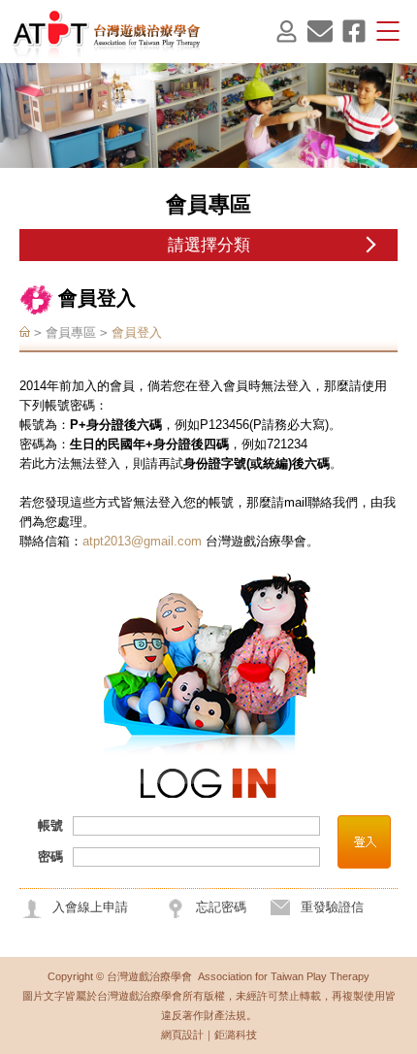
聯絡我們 (320, 31)
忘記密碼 (221, 907)
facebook (354, 31)
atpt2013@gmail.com (142, 541)
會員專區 (71, 332)
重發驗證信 (332, 907)
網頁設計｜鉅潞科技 (209, 1034)
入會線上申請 (90, 907)
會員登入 (286, 31)
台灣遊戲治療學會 (107, 33)
